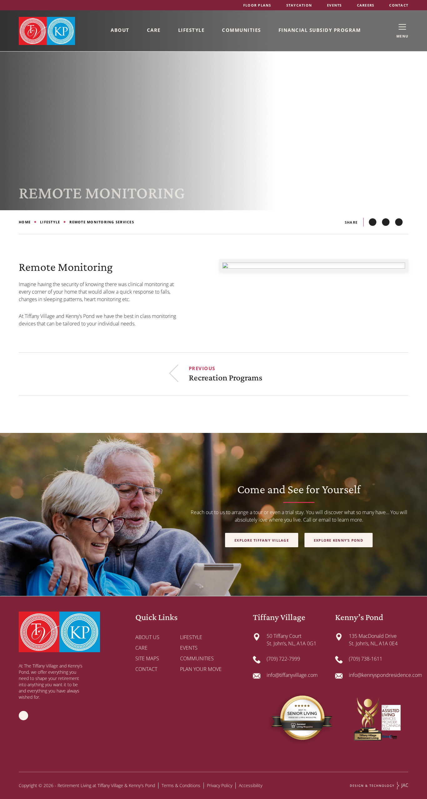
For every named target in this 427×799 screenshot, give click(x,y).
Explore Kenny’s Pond (338, 540)
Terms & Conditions (181, 785)
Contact (398, 5)
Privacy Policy (219, 785)
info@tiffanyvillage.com (292, 675)
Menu (402, 36)
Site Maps (147, 658)
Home (25, 222)
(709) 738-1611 (365, 658)
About (120, 30)
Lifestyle (191, 30)
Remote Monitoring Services (101, 222)
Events (334, 5)
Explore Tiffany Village (261, 540)
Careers (365, 5)
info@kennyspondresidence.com (385, 675)
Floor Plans (257, 5)
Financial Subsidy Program (320, 30)
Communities (241, 30)
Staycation (299, 5)
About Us (147, 637)
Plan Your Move (201, 669)
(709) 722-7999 (283, 658)
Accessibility (250, 785)
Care (154, 30)
